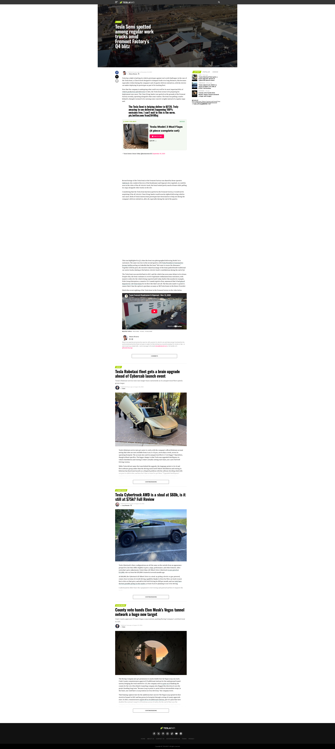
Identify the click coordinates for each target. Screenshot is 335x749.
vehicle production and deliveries (133, 92)
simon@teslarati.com (161, 346)
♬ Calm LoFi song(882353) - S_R (201, 104)
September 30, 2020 (159, 154)
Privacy (191, 739)
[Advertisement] (154, 167)
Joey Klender (126, 505)
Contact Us (160, 739)
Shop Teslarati (130, 121)
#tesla (199, 102)
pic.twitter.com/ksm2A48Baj (143, 115)
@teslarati (195, 100)
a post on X (166, 683)
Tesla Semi (149, 331)
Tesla (142, 331)
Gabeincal (125, 183)
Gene (123, 388)
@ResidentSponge (127, 348)
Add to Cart (158, 136)
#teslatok (204, 102)
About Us (150, 739)
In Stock (182, 121)
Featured (136, 331)
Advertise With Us (173, 739)
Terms (184, 739)
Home (143, 739)
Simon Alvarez (133, 74)
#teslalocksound (212, 102)
